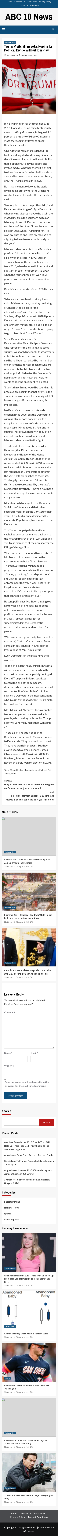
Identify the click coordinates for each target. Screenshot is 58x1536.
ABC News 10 (12, 55)
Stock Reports (11, 1219)
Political (43, 770)
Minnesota (29, 770)
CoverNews (44, 1527)
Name (8, 1052)
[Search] (53, 29)
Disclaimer (32, 1)
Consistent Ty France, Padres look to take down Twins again (29, 1163)
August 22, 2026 (23, 867)
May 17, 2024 (26, 55)
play (36, 770)
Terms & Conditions (30, 5)
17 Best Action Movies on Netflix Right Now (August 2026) (27, 1181)
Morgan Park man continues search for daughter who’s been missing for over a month (29, 784)
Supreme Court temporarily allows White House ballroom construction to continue (28, 916)
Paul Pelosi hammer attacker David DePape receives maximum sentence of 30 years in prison (29, 795)
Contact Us (19, 1)
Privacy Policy (45, 1)
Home (9, 1)
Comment (10, 1012)
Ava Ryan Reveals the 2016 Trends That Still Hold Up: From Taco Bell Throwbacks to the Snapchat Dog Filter (27, 1146)
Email (34, 1052)
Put (49, 770)
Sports (7, 1213)
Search (6, 1111)
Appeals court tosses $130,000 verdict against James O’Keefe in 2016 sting (27, 861)
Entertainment (12, 1201)
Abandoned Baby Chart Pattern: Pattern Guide (28, 1155)
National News (10, 42)
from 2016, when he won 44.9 (21, 266)
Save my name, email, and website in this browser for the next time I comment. (27, 1084)
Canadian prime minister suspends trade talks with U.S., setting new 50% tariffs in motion (27, 972)
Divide (12, 770)
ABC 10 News (29, 17)
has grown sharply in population (33, 431)
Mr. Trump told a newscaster (20, 557)
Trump (7, 773)
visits (13, 773)
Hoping (19, 770)
